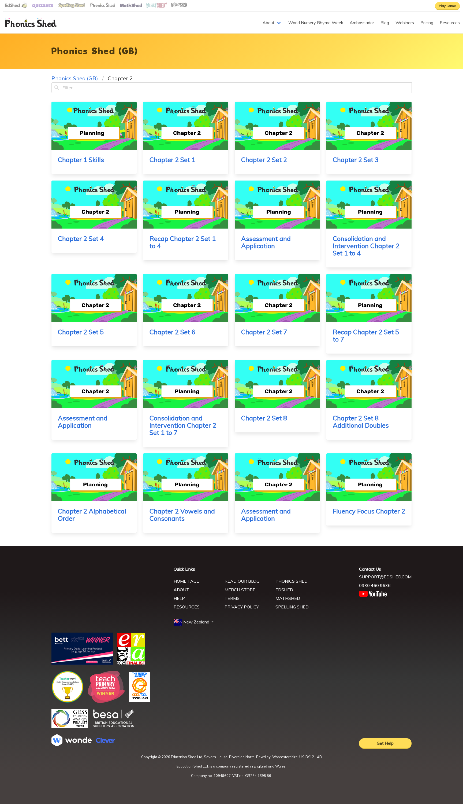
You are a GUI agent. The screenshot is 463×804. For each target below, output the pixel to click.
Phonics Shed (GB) (74, 78)
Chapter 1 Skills (81, 160)
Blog (384, 22)
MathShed (287, 598)
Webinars (404, 22)
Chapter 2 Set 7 (264, 332)
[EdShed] (109, 591)
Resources (450, 22)
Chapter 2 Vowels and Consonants (182, 514)
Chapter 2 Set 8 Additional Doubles (361, 421)
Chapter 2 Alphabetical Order (92, 514)
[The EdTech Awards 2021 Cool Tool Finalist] (139, 700)
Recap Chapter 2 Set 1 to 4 (183, 242)
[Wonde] (71, 744)
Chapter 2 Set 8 (264, 418)
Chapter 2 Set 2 (264, 160)
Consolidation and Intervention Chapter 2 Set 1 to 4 (366, 245)
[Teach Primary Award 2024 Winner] (106, 701)
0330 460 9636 (375, 585)
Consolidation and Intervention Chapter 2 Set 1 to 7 (183, 425)
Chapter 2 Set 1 (172, 160)
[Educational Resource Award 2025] (131, 663)
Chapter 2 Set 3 (356, 160)
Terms (232, 598)
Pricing (426, 22)
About (268, 22)
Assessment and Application (266, 242)
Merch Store (240, 589)
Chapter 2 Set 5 (81, 332)
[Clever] (105, 741)
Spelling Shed (292, 607)
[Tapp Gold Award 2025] (67, 701)
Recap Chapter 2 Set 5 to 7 (366, 335)
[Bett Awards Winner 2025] (82, 663)
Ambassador (362, 22)
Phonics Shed (291, 581)
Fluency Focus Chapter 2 (369, 511)
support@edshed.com (385, 576)
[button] (194, 622)
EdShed (284, 589)
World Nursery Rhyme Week (315, 22)
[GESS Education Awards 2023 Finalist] (69, 726)
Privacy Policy (242, 607)
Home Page (186, 581)
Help (179, 598)
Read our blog (242, 581)
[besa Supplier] (113, 726)
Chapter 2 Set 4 (81, 238)
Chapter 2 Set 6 (172, 332)
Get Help (385, 743)
